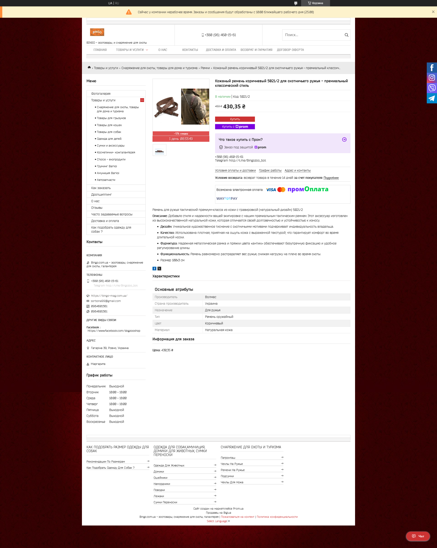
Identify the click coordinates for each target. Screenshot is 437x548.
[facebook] (154, 269)
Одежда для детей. (109, 138)
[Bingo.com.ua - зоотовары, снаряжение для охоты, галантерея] (97, 33)
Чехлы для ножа (232, 482)
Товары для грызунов (111, 118)
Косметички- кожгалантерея (116, 152)
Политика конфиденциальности (277, 516)
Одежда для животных (169, 465)
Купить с (228, 126)
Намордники (162, 484)
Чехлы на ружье (232, 464)
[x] (159, 269)
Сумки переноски (165, 502)
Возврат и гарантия (256, 50)
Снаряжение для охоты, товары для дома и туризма (160, 68)
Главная (100, 50)
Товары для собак (109, 132)
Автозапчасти (106, 180)
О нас (162, 50)
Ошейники (160, 477)
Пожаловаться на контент (237, 516)
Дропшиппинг (101, 194)
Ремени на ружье (233, 470)
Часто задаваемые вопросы (111, 214)
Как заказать (101, 188)
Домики (159, 471)
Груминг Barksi (107, 166)
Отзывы (96, 207)
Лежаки (159, 496)
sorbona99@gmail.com (106, 301)
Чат (421, 536)
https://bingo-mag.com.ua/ (109, 295)
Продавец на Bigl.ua (218, 512)
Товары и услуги (130, 50)
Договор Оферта (290, 50)
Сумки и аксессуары (110, 145)
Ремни (205, 68)
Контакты (190, 50)
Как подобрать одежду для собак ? (111, 229)
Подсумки (227, 476)
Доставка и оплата (221, 50)
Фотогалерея (100, 93)
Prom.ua (238, 508)
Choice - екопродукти (111, 159)
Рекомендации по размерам (105, 461)
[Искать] (347, 35)
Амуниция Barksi (108, 173)
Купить (235, 119)
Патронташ (228, 457)
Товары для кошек (109, 125)
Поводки (159, 490)
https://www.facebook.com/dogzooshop (114, 330)
